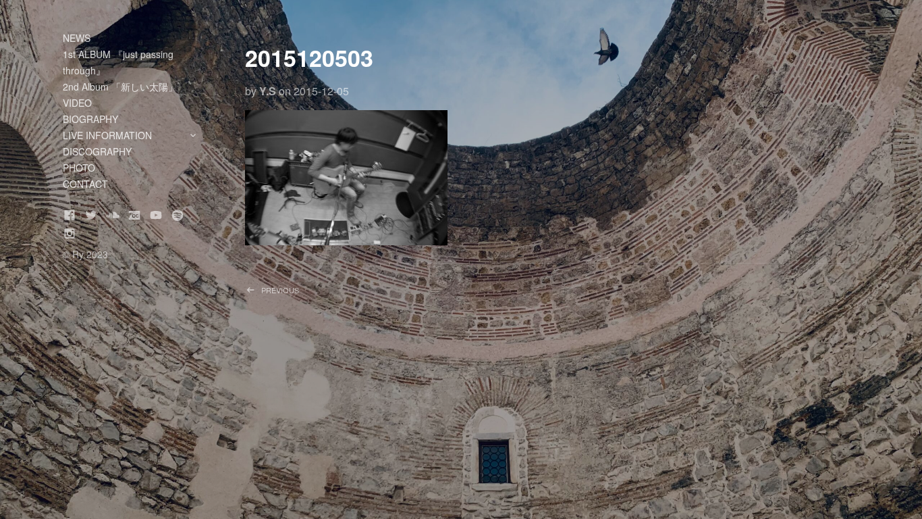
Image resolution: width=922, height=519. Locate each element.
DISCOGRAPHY (97, 151)
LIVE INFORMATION (137, 135)
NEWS (76, 38)
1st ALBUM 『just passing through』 (118, 62)
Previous (300, 294)
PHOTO (79, 167)
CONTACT (85, 184)
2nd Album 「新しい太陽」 (120, 86)
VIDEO (77, 102)
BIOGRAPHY (90, 119)
